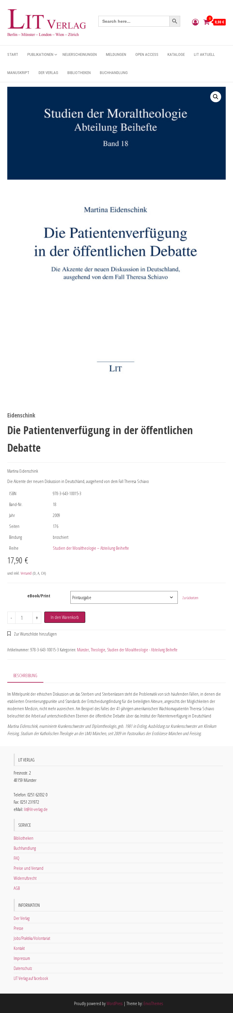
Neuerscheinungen (79, 54)
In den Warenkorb (65, 617)
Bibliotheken (79, 72)
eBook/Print (38, 596)
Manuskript (18, 72)
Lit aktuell (204, 54)
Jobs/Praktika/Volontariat (32, 938)
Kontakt (19, 948)
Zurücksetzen (190, 597)
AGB (17, 888)
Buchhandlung (114, 72)
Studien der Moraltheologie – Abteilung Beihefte (91, 548)
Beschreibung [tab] (25, 675)
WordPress (114, 1003)
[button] (215, 96)
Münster (83, 650)
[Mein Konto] (195, 21)
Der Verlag (48, 72)
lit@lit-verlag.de (36, 809)
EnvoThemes (153, 1003)
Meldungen (116, 54)
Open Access (146, 54)
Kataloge (176, 54)
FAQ (16, 858)
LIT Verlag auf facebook (31, 978)
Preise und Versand (28, 868)
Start (12, 54)
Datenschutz (23, 968)
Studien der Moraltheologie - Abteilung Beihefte (142, 650)
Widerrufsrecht (25, 878)
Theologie (98, 650)
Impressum (22, 958)
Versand (26, 573)
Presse (18, 928)
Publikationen (40, 54)
